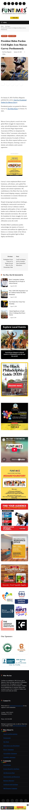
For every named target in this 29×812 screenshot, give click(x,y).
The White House (12, 108)
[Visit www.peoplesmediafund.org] (21, 611)
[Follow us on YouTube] (20, 3)
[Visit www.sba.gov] (21, 597)
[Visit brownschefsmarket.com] (21, 647)
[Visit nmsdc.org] (7, 597)
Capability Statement (9, 757)
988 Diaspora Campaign (10, 788)
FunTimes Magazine (6, 52)
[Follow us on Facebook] (5, 3)
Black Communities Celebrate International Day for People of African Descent (17, 281)
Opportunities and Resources (11, 777)
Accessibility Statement (10, 753)
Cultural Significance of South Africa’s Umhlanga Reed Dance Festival (17, 313)
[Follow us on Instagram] (8, 3)
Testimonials (7, 738)
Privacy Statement (8, 749)
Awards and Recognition (10, 734)
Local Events (7, 765)
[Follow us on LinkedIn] (24, 3)
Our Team (6, 742)
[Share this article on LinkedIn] (21, 84)
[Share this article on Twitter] (12, 84)
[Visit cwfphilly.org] (7, 647)
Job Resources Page (9, 773)
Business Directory (8, 780)
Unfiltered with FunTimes (10, 784)
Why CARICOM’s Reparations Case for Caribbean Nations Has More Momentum (18, 292)
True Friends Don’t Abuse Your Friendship (17, 303)
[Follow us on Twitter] (16, 3)
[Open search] (27, 22)
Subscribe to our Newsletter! (11, 745)
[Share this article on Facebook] (7, 84)
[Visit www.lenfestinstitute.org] (7, 625)
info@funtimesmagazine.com (16, 705)
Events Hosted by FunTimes (11, 769)
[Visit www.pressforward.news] (7, 611)
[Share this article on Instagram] (16, 84)
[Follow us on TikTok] (12, 3)
